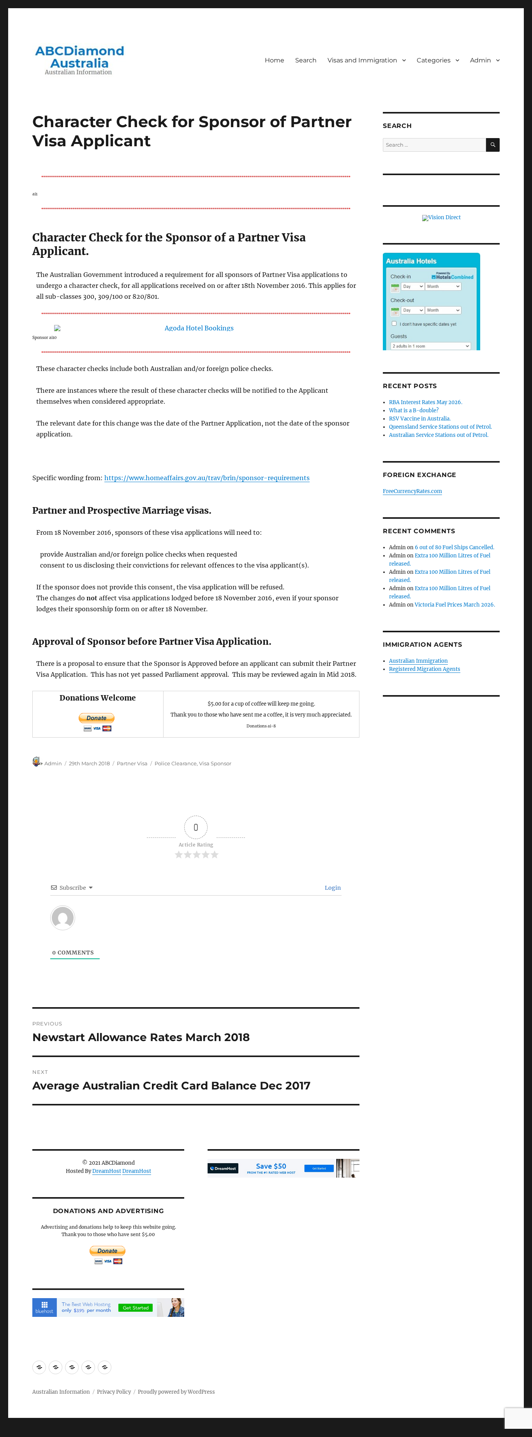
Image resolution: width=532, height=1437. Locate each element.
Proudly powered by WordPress (176, 1392)
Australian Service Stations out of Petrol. (438, 435)
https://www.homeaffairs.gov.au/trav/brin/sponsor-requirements (207, 478)
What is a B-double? (414, 410)
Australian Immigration (418, 661)
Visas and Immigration (362, 60)
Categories (434, 60)
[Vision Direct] (441, 218)
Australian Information (61, 1392)
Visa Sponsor (215, 763)
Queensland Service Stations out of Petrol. (440, 427)
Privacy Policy (114, 1392)
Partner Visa (132, 763)
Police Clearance (176, 763)
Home (274, 60)
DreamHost (106, 1171)
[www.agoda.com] (196, 328)
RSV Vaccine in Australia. (420, 418)
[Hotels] (431, 317)
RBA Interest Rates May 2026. (425, 402)
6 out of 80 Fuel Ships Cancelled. (454, 547)
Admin (480, 60)
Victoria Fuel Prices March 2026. (455, 604)
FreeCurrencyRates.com (412, 491)
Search (306, 60)
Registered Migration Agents (424, 669)
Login (332, 887)
